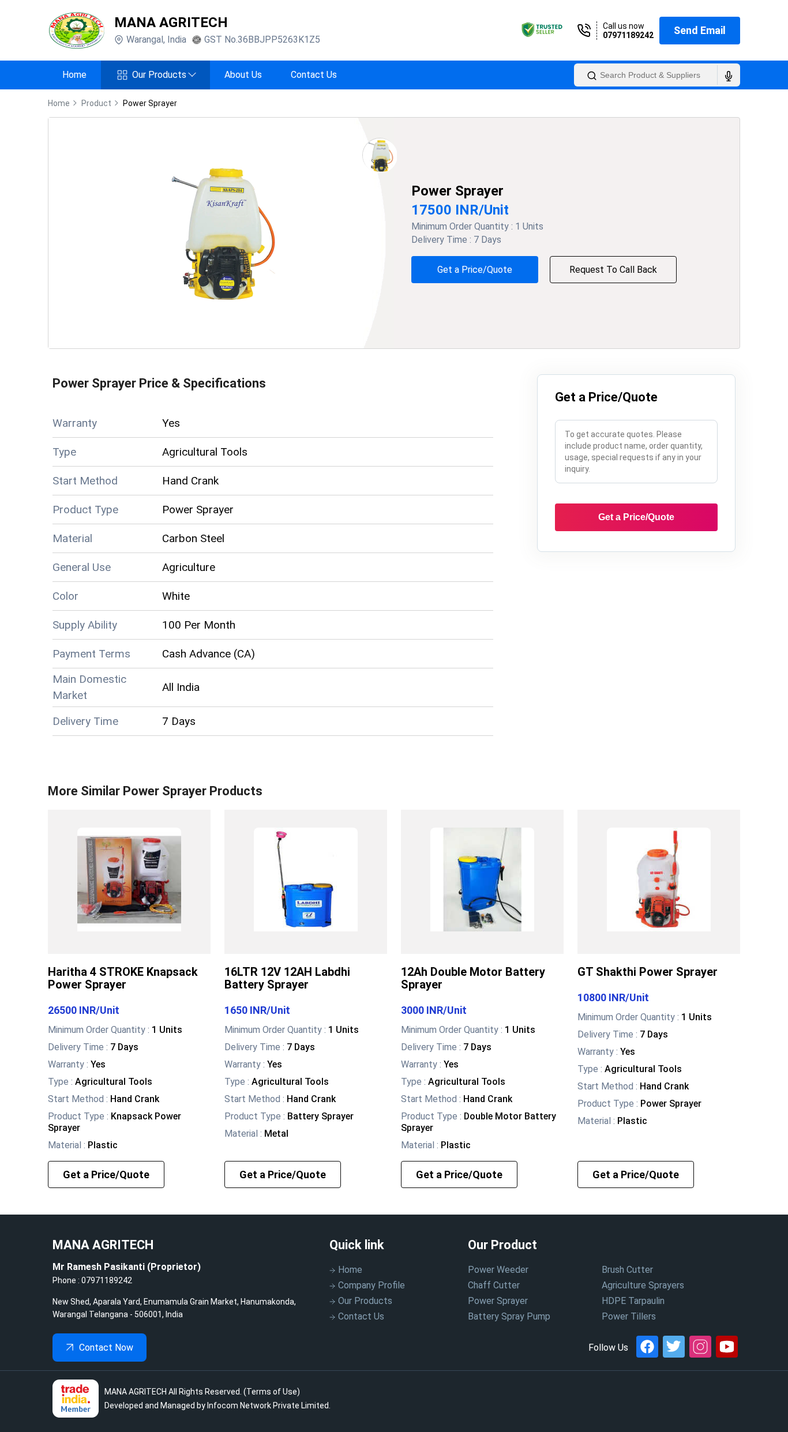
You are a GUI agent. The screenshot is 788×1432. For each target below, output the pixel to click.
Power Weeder (498, 1269)
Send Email (700, 30)
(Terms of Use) (271, 1391)
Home (74, 74)
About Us (243, 74)
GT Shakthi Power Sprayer (647, 972)
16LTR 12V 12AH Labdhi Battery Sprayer (287, 978)
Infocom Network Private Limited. (269, 1405)
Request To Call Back (613, 269)
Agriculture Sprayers (643, 1285)
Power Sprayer (498, 1300)
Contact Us (314, 74)
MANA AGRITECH (171, 22)
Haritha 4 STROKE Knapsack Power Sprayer (123, 978)
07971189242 (628, 35)
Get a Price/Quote (474, 269)
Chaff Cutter (494, 1285)
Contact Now (106, 1347)
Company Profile (371, 1285)
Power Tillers (629, 1316)
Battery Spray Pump (509, 1316)
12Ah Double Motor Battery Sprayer (473, 978)
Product (96, 103)
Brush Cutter (627, 1269)
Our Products (164, 74)
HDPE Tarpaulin (633, 1300)
